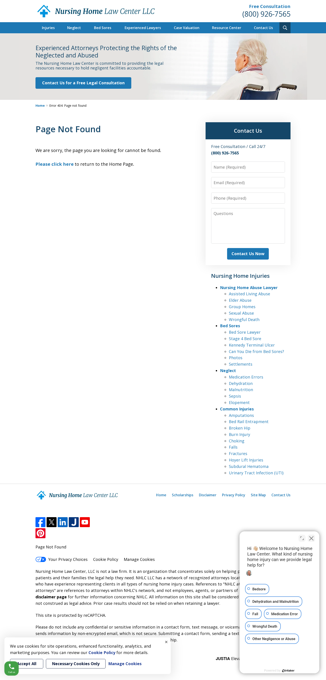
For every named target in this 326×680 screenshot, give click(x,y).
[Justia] (74, 522)
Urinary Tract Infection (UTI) (256, 472)
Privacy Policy (233, 495)
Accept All (26, 663)
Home (40, 105)
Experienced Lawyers (143, 27)
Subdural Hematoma (249, 466)
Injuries (48, 27)
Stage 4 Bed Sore (245, 338)
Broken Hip (239, 428)
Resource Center (226, 27)
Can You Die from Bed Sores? (256, 351)
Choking (236, 440)
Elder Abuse (240, 300)
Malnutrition (241, 389)
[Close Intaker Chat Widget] (311, 538)
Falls (233, 447)
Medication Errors (246, 377)
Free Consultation (270, 6)
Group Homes (242, 306)
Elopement (239, 402)
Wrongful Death (244, 319)
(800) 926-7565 (266, 14)
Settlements (240, 364)
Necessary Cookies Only (76, 663)
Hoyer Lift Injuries (246, 460)
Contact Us (263, 27)
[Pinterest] (40, 533)
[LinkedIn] (63, 522)
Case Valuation (186, 27)
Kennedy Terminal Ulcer (252, 345)
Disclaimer (207, 495)
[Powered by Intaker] (288, 670)
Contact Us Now (248, 253)
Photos (235, 357)
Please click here (54, 164)
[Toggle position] (302, 538)
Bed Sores (102, 27)
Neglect (74, 27)
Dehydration (241, 383)
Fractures (238, 453)
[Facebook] (40, 522)
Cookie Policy (105, 559)
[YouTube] (85, 522)
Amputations (241, 415)
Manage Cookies (139, 559)
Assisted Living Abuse (249, 293)
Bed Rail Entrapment (249, 421)
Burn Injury (239, 434)
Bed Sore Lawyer (245, 332)
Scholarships (182, 495)
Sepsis (235, 396)
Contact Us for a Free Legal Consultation (83, 82)
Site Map (258, 495)
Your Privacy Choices (68, 559)
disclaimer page (51, 596)
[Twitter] (52, 522)
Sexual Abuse (241, 313)
